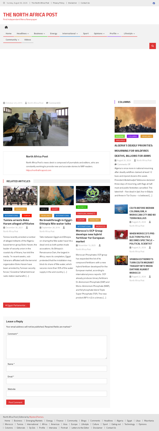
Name (11, 364)
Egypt (55, 209)
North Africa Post (35, 102)
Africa (8, 209)
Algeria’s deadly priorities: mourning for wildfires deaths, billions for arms (134, 150)
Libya (138, 420)
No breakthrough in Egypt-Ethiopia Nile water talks (56, 222)
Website (12, 389)
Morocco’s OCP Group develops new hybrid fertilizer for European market (90, 236)
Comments (95, 420)
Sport (86, 33)
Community (11, 39)
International (69, 33)
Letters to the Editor (80, 427)
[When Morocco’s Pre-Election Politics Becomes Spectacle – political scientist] (121, 234)
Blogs (83, 420)
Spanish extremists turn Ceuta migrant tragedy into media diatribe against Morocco (141, 266)
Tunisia (26, 215)
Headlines (22, 33)
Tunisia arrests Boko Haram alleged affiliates (18, 222)
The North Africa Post (40, 2)
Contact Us (85, 2)
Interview (53, 427)
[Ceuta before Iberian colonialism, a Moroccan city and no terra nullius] (121, 209)
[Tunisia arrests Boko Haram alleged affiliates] (20, 195)
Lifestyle (128, 33)
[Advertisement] (79, 72)
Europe (81, 219)
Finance (60, 420)
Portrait (64, 427)
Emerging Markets (86, 213)
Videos (27, 39)
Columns (124, 102)
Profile (113, 33)
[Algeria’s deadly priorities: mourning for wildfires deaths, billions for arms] (135, 120)
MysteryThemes (36, 416)
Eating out (116, 424)
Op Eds (32, 427)
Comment (13, 333)
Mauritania (149, 420)
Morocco (100, 226)
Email (11, 376)
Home (8, 33)
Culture (96, 424)
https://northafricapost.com (38, 170)
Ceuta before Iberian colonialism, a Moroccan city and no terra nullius (142, 213)
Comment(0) (54, 102)
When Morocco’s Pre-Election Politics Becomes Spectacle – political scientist (142, 238)
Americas (55, 424)
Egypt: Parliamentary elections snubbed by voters (18, 305)
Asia (65, 424)
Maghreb (120, 140)
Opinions (98, 33)
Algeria (119, 136)
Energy (53, 33)
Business (38, 33)
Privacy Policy (58, 2)
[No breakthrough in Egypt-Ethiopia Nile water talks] (57, 195)
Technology (130, 424)
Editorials (21, 427)
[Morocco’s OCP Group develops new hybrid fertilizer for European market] (93, 194)
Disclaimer (72, 2)
